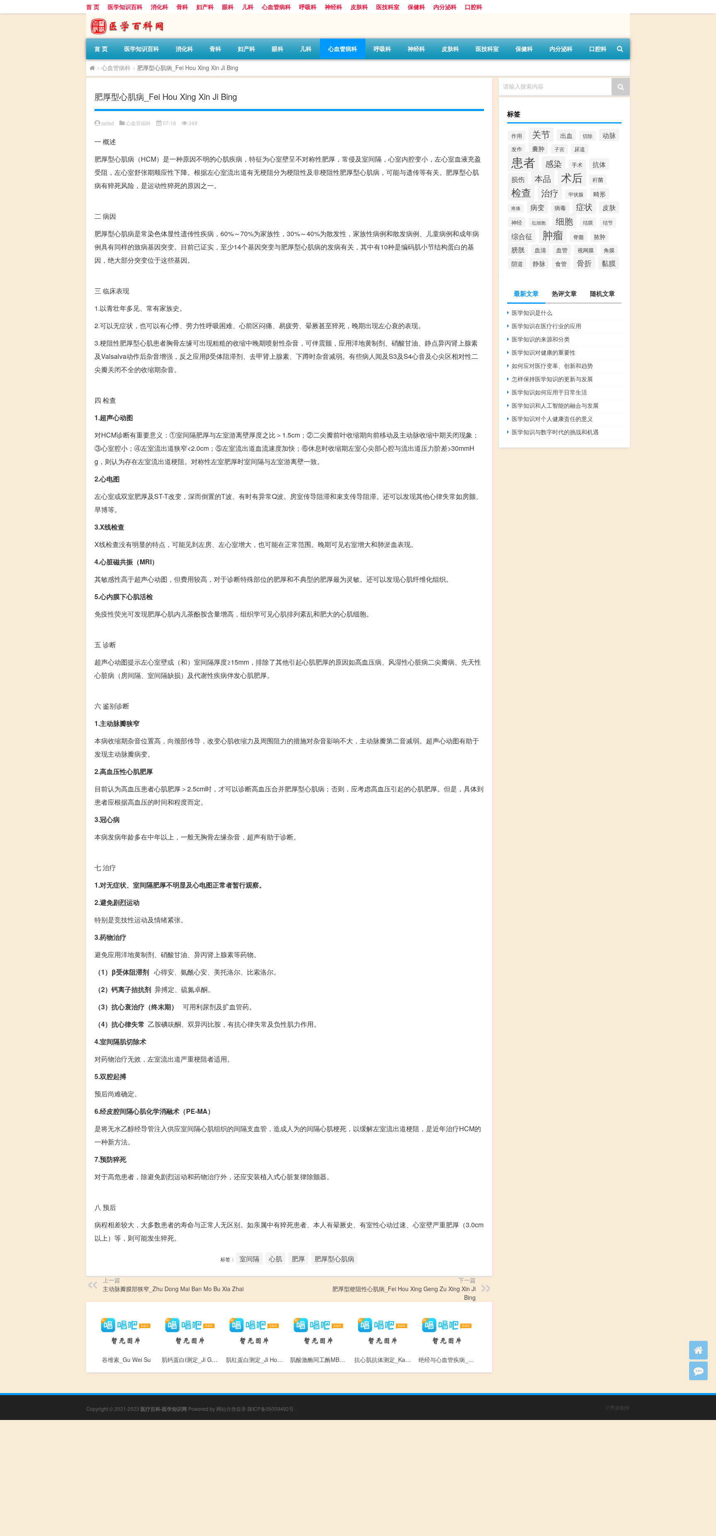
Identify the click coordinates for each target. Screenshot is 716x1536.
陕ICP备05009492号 (270, 1408)
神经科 (333, 6)
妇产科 (205, 6)
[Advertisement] (248, 1478)
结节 (608, 222)
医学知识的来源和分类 (541, 339)
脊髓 (578, 237)
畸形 (599, 193)
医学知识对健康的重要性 (544, 352)
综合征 (521, 236)
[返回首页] (698, 1350)
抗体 (599, 164)
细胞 (564, 220)
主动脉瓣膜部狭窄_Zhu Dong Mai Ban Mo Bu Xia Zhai (173, 1288)
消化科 (159, 6)
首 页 (92, 6)
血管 (562, 250)
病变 (537, 207)
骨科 (182, 6)
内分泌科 (445, 6)
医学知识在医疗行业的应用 (546, 326)
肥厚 (298, 1258)
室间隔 (249, 1258)
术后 (572, 177)
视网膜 (586, 250)
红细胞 (539, 222)
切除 (588, 135)
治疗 (550, 192)
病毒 (560, 207)
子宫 (559, 148)
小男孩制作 (617, 1407)
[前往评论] (698, 1371)
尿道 (579, 149)
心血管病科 (276, 6)
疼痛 (515, 208)
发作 (516, 149)
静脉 (539, 263)
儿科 (248, 6)
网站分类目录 (231, 1408)
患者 (523, 161)
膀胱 (518, 249)
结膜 (588, 222)
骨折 (584, 262)
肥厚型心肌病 (334, 1258)
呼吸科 (308, 6)
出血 (566, 135)
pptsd (108, 122)
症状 (584, 207)
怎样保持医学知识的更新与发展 (552, 379)
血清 (540, 250)
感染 (553, 163)
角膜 (609, 250)
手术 (577, 165)
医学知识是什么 (532, 312)
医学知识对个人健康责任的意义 (552, 418)
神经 (516, 222)
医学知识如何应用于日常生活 (549, 392)
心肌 (275, 1258)
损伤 (518, 179)
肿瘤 (552, 234)
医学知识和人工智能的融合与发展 (555, 405)
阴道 (517, 263)
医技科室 (387, 6)
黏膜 (609, 263)
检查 (521, 192)
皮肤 (609, 207)
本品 (543, 178)
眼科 (228, 6)
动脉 (609, 135)
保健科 (416, 6)
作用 (516, 136)
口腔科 (473, 6)
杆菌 (598, 180)
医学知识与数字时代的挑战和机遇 (555, 432)
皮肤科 (359, 6)
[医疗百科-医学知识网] (129, 16)
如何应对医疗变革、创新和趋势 (552, 365)
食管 (561, 263)
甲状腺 (575, 194)
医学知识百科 (125, 6)
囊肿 (538, 148)
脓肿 (599, 236)
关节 (541, 133)
